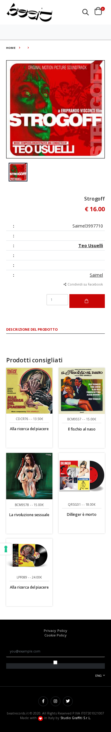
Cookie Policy (55, 635)
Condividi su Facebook (85, 284)
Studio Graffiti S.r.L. (75, 718)
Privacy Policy (55, 630)
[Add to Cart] (87, 301)
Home (10, 48)
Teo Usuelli (90, 245)
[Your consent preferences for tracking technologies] (6, 549)
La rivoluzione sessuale (29, 514)
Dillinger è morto (82, 514)
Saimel (96, 275)
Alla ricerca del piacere (29, 428)
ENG (98, 676)
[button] (85, 12)
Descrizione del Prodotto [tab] (32, 330)
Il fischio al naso (82, 429)
